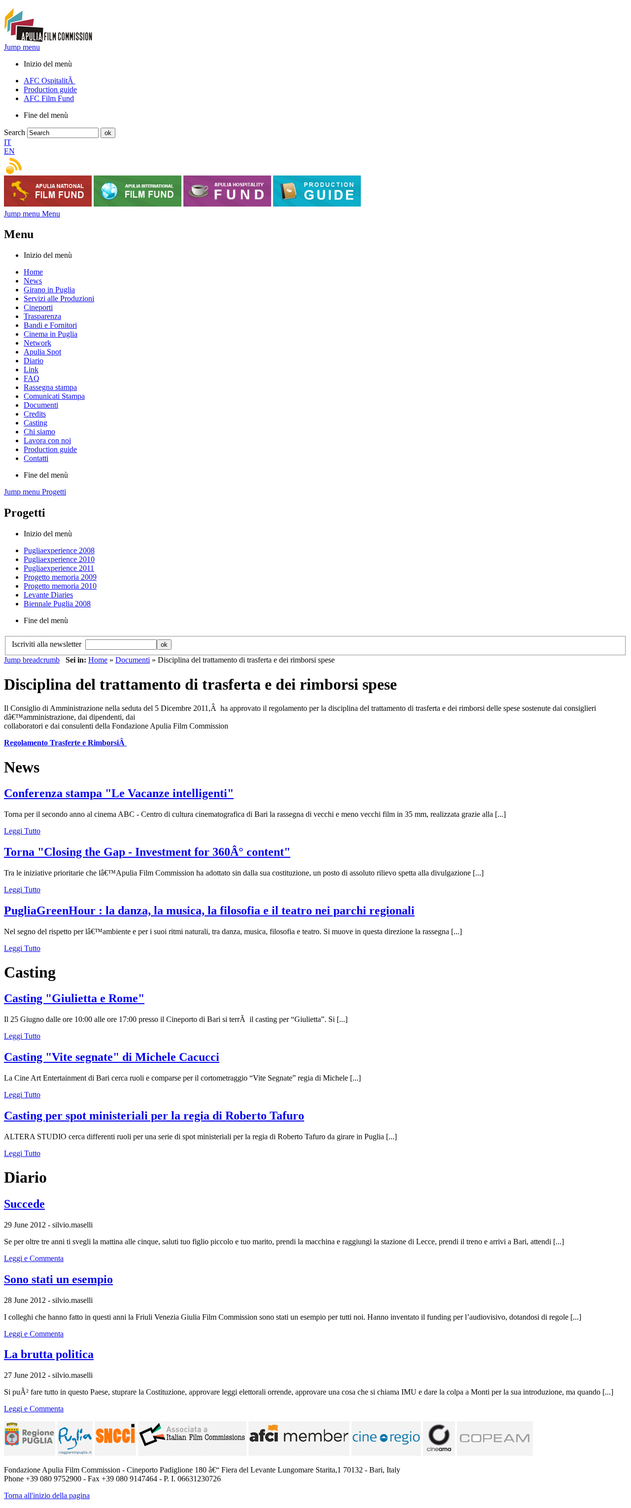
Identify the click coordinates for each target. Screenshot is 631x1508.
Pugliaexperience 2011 (59, 568)
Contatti (36, 458)
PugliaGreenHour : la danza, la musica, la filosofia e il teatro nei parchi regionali (209, 910)
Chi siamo (39, 431)
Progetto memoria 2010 (60, 586)
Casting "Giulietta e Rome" (74, 998)
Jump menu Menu (32, 214)
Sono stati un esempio (58, 1279)
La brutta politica (49, 1354)
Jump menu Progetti (35, 492)
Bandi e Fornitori (50, 325)
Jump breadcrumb (32, 660)
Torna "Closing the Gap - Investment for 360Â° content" (147, 851)
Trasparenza (42, 316)
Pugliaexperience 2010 (59, 559)
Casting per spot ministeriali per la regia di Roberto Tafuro (154, 1115)
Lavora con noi (47, 440)
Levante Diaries (48, 595)
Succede (24, 1203)
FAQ (31, 378)
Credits (35, 414)
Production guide (50, 89)
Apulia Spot (42, 352)
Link (31, 369)
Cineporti (38, 307)
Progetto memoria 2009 (60, 577)
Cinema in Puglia (50, 334)
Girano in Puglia (49, 289)
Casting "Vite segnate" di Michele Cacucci (111, 1057)
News (33, 281)
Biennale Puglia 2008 (57, 603)
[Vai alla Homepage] (48, 40)
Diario (33, 360)
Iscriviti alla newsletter (48, 644)
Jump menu (22, 47)
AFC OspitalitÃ (49, 80)
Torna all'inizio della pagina (47, 1495)
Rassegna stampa (50, 387)
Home (33, 272)
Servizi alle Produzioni (59, 298)
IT (7, 142)
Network (37, 343)
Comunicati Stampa (54, 396)
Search (14, 132)
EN (9, 151)
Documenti (41, 405)
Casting (35, 423)
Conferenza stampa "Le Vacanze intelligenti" (119, 793)
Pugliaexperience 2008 (59, 550)
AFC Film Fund (49, 98)
